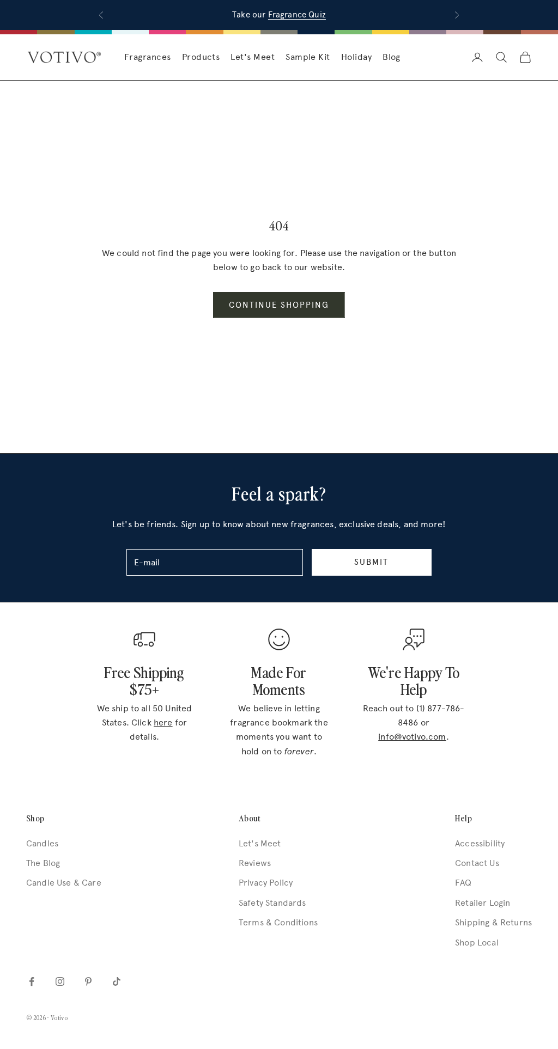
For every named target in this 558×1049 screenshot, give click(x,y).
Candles (42, 843)
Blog (392, 57)
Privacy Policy (266, 882)
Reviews (255, 863)
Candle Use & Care (63, 882)
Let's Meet (253, 57)
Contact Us (477, 863)
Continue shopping (279, 305)
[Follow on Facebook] (31, 981)
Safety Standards (272, 903)
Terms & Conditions (278, 922)
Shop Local (477, 942)
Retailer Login (482, 903)
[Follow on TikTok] (116, 981)
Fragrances (147, 57)
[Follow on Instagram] (59, 981)
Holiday (356, 57)
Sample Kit (308, 57)
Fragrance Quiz (297, 15)
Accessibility (480, 843)
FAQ (463, 882)
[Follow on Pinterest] (88, 981)
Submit (371, 562)
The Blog (43, 863)
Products (201, 57)
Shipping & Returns (493, 922)
